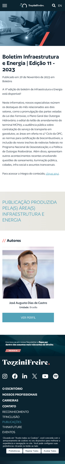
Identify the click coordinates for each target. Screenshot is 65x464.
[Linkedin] (24, 376)
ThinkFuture (12, 427)
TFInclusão (11, 417)
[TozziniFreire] (32, 5)
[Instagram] (4, 376)
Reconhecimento (15, 411)
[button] (53, 5)
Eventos (8, 432)
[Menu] (4, 5)
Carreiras (10, 400)
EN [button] (60, 5)
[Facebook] (15, 376)
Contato (9, 406)
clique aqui (52, 173)
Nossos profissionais (19, 394)
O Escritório (12, 388)
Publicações (11, 422)
